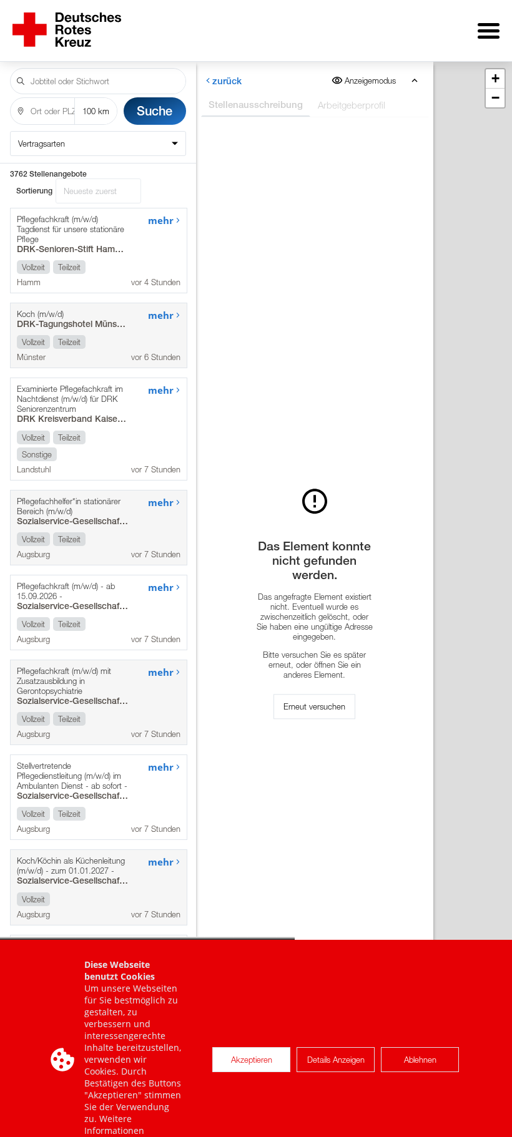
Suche (154, 111)
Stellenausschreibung (255, 104)
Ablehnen (420, 1060)
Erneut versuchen (314, 706)
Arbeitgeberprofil (351, 104)
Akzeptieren (251, 1060)
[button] (495, 79)
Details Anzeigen (336, 1060)
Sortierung (34, 191)
